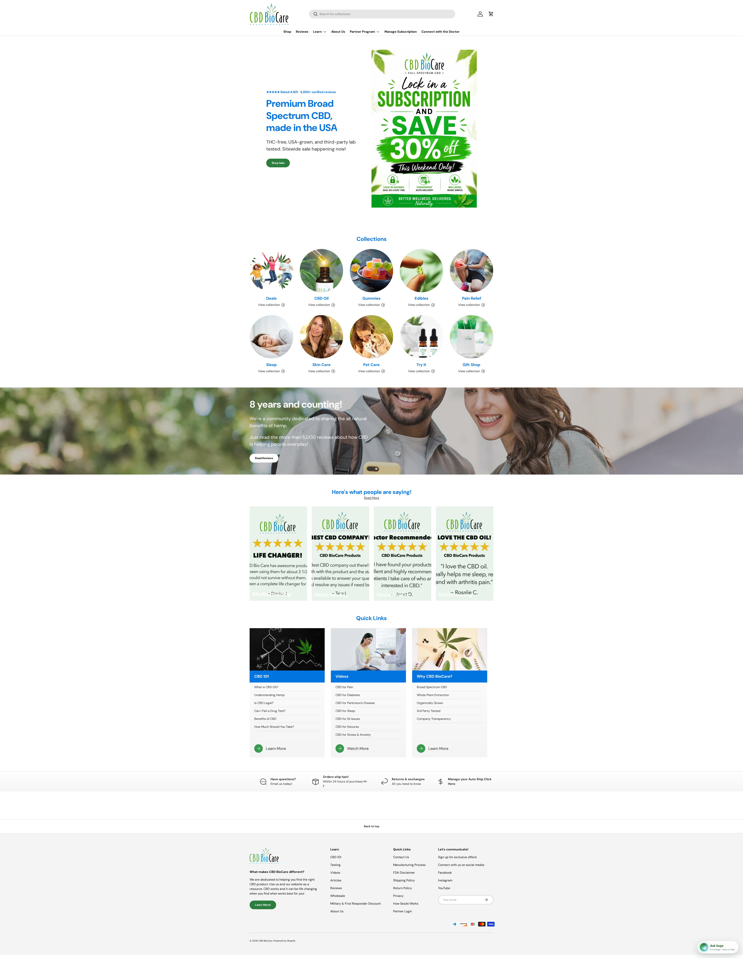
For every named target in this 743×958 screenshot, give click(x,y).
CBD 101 (335, 857)
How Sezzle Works (405, 904)
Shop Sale (278, 163)
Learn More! (263, 905)
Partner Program (362, 32)
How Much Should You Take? (274, 727)
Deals (271, 298)
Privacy (398, 896)
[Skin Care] (321, 336)
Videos (335, 873)
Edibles (421, 298)
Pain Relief (471, 298)
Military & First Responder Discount (355, 904)
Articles (335, 880)
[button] (491, 14)
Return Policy (402, 888)
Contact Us (401, 857)
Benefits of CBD (265, 719)
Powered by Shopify (284, 940)
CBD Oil (321, 298)
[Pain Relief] (471, 270)
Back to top (371, 826)
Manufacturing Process (409, 865)
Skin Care (321, 364)
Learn (317, 32)
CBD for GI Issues (348, 719)
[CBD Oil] (321, 270)
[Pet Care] (371, 336)
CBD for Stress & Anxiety (353, 735)
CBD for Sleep (345, 711)
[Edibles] (421, 270)
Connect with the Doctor (440, 32)
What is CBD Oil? (266, 687)
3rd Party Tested (428, 711)
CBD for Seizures (347, 727)
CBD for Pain (344, 687)
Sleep (271, 364)
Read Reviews (264, 458)
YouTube (444, 888)
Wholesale (337, 896)
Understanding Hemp (269, 695)
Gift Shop (471, 364)
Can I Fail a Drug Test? (269, 711)
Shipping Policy (404, 880)
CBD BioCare (265, 940)
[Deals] (271, 270)
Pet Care (371, 364)
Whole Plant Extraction (433, 695)
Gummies (371, 298)
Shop (287, 32)
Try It (421, 364)
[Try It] (421, 336)
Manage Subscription (400, 32)
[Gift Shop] (471, 336)
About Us (338, 32)
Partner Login (402, 911)
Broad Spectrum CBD (432, 687)
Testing (335, 865)
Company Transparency (434, 719)
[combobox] (382, 14)
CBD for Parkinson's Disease (355, 703)
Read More (371, 498)
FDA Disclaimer (404, 873)
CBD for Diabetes (348, 695)
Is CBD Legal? (263, 703)
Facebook (445, 873)
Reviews (302, 32)
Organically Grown (430, 703)
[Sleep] (271, 336)
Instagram (445, 880)
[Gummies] (371, 270)
